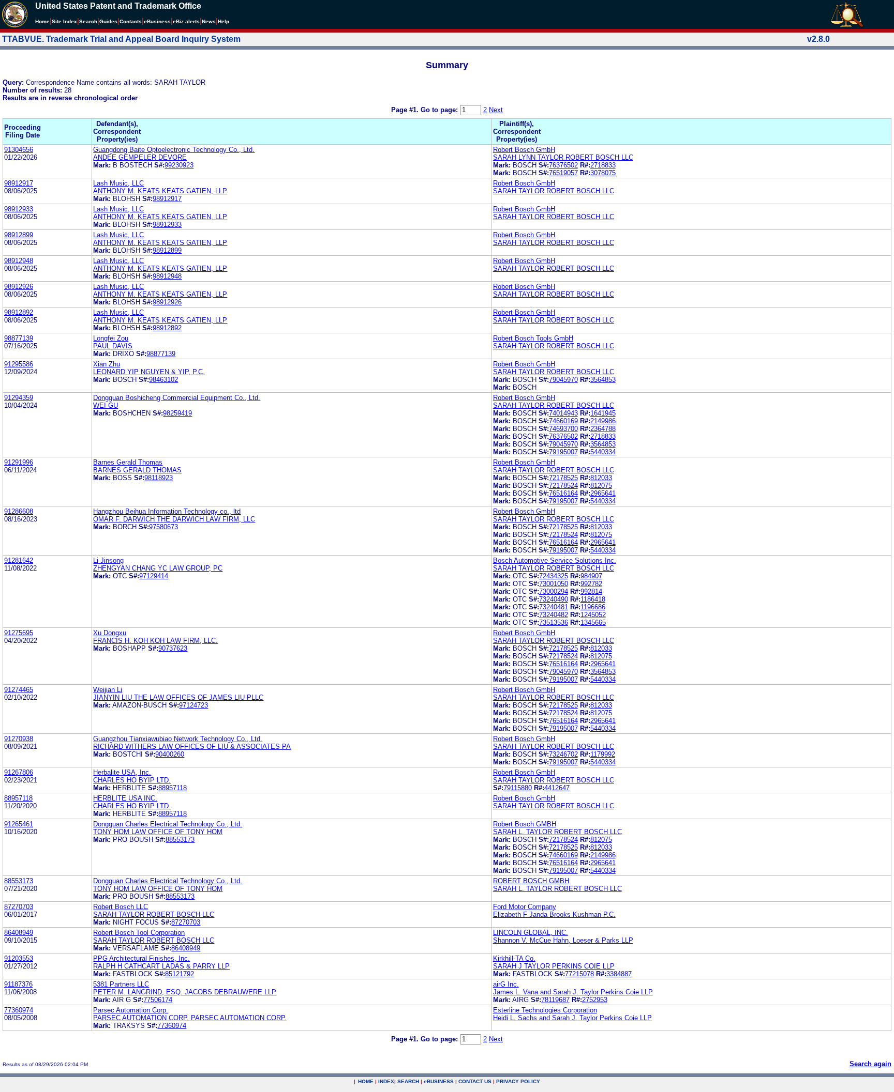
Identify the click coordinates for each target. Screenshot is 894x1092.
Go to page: (440, 110)
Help (223, 21)
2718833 (603, 165)
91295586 (18, 364)
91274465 (18, 690)
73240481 (553, 607)
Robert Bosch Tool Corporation (139, 932)
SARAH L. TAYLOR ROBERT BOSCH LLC (557, 832)
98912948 (18, 261)
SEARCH (408, 1081)
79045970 (563, 379)
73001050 (553, 584)
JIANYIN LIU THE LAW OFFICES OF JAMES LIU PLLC (178, 697)
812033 (601, 478)
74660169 (563, 421)
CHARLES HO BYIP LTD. (132, 780)
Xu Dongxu (109, 633)
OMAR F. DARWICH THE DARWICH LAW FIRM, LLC (174, 519)
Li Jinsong (108, 560)
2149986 (603, 421)
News (209, 21)
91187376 (18, 984)
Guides (108, 21)
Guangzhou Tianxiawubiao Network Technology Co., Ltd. (177, 739)
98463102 (163, 379)
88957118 (172, 788)
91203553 (18, 958)
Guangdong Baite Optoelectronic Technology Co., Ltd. (174, 149)
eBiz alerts (186, 21)
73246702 (563, 754)
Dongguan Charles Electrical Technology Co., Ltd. (167, 824)
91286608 (18, 511)
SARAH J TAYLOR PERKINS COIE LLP (554, 966)
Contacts (131, 21)
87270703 (18, 907)
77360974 (18, 1010)
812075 (601, 485)
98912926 (18, 286)
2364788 (603, 429)
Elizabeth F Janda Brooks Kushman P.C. (554, 914)
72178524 (563, 485)
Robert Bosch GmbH (524, 149)
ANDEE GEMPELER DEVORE (140, 157)
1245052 (593, 615)
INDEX (386, 1081)
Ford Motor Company (524, 907)
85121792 (179, 974)
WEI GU (105, 405)
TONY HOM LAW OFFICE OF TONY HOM (157, 832)
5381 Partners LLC (121, 984)
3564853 (603, 379)
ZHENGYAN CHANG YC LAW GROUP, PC (157, 568)
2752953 (594, 1000)
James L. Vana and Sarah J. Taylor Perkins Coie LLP (573, 992)
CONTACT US (474, 1081)
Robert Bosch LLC (120, 907)
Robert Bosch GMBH (524, 824)
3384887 (619, 974)
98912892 (18, 312)
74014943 (563, 413)
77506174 (157, 1000)
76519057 (563, 173)
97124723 (193, 705)
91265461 (18, 824)
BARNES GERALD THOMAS (137, 470)
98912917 (18, 183)
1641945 (603, 413)
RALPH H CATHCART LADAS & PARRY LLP (161, 966)
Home (42, 21)
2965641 (603, 493)
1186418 (592, 599)
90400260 (169, 754)
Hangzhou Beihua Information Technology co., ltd (167, 511)
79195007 (563, 452)
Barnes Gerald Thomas (127, 462)
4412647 (557, 788)
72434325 (553, 576)
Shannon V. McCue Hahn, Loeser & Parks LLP (563, 940)
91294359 (18, 398)
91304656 (18, 149)
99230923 (179, 165)
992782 (591, 584)
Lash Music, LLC (118, 183)
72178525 (563, 478)
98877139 (18, 338)
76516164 (563, 493)
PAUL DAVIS (112, 346)
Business (157, 21)
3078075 (603, 173)
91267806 (18, 772)
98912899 (18, 235)
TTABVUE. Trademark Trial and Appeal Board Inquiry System (121, 39)
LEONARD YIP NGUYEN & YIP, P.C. (149, 372)
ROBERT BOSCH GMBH (531, 881)
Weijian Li (107, 690)
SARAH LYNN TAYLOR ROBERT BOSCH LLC (563, 157)
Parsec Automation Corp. (130, 1010)
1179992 (602, 754)
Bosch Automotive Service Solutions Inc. (554, 560)
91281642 (18, 560)
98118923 (158, 478)
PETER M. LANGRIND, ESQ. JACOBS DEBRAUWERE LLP (184, 992)
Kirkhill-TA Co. (514, 958)
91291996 (18, 462)
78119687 (555, 1000)
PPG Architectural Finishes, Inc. (141, 958)
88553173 (180, 839)
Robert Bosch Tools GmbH (533, 338)
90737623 (172, 648)
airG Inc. (506, 984)
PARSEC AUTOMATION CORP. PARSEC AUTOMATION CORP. (190, 1018)
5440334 (603, 452)
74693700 (563, 429)
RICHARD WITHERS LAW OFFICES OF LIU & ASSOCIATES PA (192, 746)
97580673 (163, 527)
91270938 (18, 739)
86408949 (18, 932)
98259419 (177, 413)
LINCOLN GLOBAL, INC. (530, 932)
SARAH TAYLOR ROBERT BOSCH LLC (553, 191)
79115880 (517, 788)
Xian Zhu (106, 364)
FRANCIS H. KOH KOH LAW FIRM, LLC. (155, 640)
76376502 (563, 165)
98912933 (18, 209)
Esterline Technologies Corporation (545, 1010)
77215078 (579, 974)
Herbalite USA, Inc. (122, 772)
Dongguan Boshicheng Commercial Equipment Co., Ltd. (176, 398)
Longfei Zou (110, 338)
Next (496, 110)
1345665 (593, 622)
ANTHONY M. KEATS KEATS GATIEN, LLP (160, 191)
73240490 (553, 599)
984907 (591, 576)
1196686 (592, 607)
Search (88, 21)
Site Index (64, 21)
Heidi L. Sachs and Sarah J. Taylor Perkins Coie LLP (572, 1018)
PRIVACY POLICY (518, 1081)
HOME (366, 1081)
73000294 (553, 591)
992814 (591, 591)
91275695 (18, 633)
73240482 (553, 615)
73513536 (553, 622)
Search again (870, 1064)
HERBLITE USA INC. (125, 798)
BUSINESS (439, 1081)
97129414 (153, 576)
